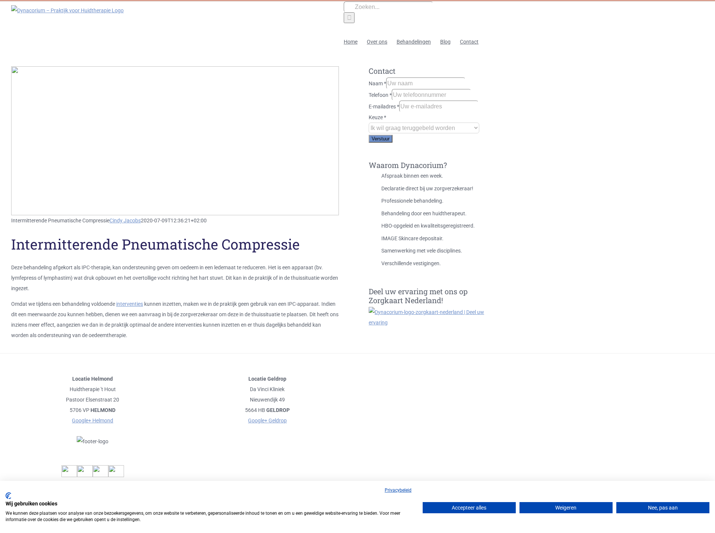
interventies (129, 304)
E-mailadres (384, 107)
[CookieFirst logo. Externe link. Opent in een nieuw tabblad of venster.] (8, 495)
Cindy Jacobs (125, 220)
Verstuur (381, 139)
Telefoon (380, 95)
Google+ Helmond (92, 420)
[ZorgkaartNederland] (428, 323)
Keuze (377, 117)
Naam (377, 83)
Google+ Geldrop (267, 420)
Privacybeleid (398, 490)
